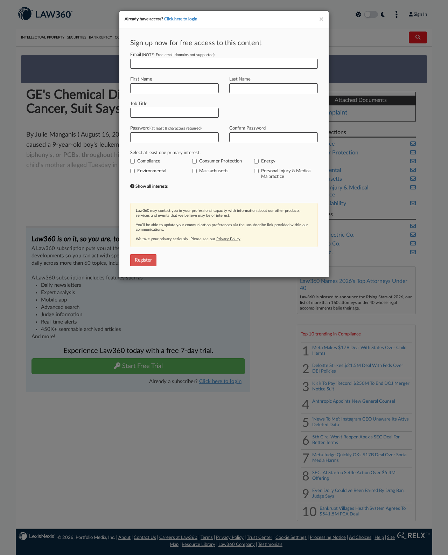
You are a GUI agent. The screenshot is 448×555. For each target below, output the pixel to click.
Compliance (148, 161)
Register (143, 260)
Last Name (240, 79)
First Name (141, 79)
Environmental (151, 171)
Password (166, 128)
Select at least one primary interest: (165, 153)
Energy (268, 161)
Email (172, 55)
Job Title (138, 104)
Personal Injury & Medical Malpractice (286, 174)
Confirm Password (247, 128)
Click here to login (180, 19)
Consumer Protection (220, 161)
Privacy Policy (228, 239)
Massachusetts (214, 171)
